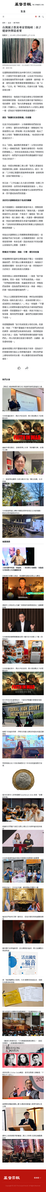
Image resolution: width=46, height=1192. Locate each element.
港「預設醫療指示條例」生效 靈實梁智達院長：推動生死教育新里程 (22, 981)
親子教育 (16, 23)
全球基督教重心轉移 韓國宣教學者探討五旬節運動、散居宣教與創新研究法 (22, 512)
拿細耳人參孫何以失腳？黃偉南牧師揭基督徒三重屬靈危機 (22, 606)
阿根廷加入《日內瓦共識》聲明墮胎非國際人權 (20, 887)
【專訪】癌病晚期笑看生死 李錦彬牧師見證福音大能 (22, 386)
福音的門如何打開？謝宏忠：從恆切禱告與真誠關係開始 (22, 917)
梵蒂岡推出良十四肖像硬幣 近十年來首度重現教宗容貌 (22, 764)
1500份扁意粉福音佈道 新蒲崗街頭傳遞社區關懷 (20, 858)
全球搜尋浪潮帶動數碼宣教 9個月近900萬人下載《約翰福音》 (22, 638)
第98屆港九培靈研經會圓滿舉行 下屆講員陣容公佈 (21, 1011)
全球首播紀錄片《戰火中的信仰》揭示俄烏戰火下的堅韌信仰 (22, 417)
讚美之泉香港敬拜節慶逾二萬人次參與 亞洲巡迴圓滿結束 (22, 1136)
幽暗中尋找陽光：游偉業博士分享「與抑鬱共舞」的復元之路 (22, 448)
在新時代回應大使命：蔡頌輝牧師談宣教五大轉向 (21, 576)
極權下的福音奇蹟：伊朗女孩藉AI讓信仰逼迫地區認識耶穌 (23, 732)
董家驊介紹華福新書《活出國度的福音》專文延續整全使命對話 (22, 949)
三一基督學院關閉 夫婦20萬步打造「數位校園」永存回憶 (22, 480)
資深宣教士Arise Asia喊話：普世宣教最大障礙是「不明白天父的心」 (23, 1073)
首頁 (3, 23)
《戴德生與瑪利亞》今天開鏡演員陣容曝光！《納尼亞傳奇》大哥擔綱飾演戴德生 (22, 1042)
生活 (23, 11)
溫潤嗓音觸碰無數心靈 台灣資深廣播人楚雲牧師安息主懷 (22, 1105)
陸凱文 (4, 35)
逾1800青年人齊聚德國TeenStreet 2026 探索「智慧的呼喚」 (22, 796)
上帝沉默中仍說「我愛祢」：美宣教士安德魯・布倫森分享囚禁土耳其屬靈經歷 (22, 568)
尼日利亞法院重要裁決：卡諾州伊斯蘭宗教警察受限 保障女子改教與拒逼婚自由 (22, 701)
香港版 (36, 1177)
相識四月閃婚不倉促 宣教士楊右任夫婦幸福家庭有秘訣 (22, 827)
